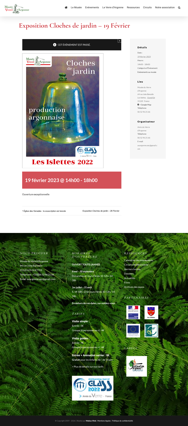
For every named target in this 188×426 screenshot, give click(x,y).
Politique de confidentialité (122, 421)
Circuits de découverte (136, 264)
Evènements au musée (146, 72)
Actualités (129, 278)
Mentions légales (104, 421)
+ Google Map (145, 104)
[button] (179, 7)
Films (127, 282)
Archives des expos (134, 286)
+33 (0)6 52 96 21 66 (43, 274)
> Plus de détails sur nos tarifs (87, 366)
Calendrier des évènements (138, 260)
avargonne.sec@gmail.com (41, 279)
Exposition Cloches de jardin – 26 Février (101, 210)
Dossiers (129, 273)
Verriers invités (132, 269)
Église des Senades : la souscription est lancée (45, 210)
